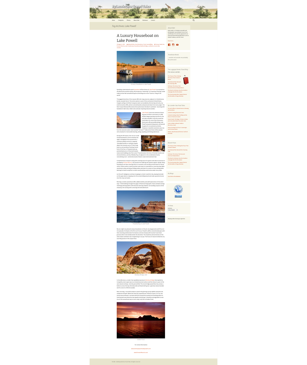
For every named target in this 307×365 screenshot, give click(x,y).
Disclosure (145, 20)
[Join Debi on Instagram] (174, 45)
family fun (162, 44)
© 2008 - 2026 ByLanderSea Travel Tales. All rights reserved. (126, 361)
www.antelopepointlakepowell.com (141, 348)
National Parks (131, 44)
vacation (119, 47)
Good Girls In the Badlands (174, 176)
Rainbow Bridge (144, 46)
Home (113, 20)
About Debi (136, 20)
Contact (153, 20)
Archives (170, 208)
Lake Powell (128, 46)
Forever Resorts (121, 46)
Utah (158, 46)
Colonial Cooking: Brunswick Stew (176, 112)
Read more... (171, 40)
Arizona (157, 44)
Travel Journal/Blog (148, 44)
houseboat (137, 89)
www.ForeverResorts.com (141, 352)
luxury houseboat (135, 46)
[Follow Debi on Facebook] (170, 45)
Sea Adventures (139, 44)
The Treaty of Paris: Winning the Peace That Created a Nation (174, 77)
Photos (128, 20)
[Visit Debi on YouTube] (178, 45)
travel (155, 46)
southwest (150, 46)
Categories (121, 20)
